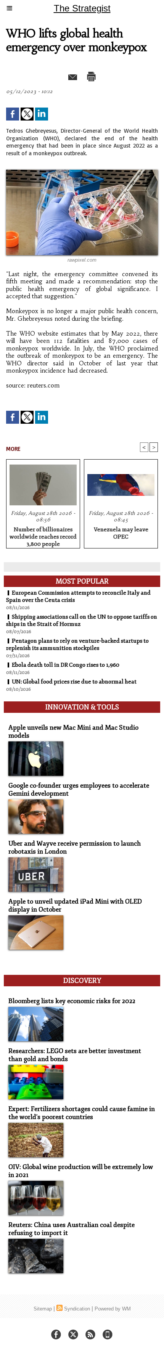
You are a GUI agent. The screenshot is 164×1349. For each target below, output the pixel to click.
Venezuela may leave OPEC (121, 533)
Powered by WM (113, 1309)
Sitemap (43, 1309)
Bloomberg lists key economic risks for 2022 (71, 1001)
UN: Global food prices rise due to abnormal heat (74, 681)
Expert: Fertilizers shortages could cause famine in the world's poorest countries (81, 1113)
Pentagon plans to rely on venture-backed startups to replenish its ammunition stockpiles (77, 644)
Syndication (77, 1309)
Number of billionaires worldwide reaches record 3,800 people (43, 535)
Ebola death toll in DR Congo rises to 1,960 (65, 665)
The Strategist (82, 8)
